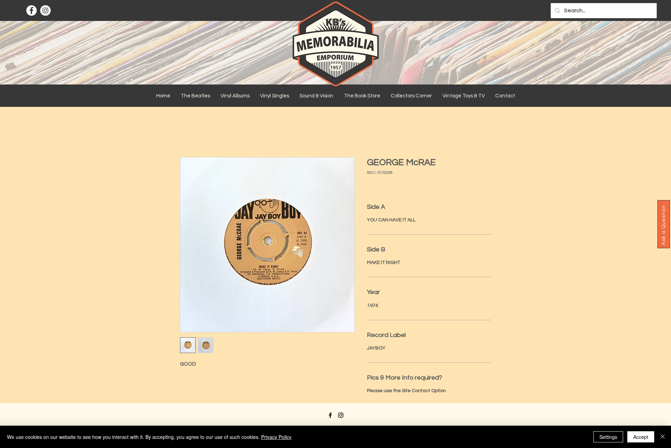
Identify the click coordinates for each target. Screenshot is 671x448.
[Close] (662, 436)
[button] (195, 96)
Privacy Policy (276, 436)
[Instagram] (45, 10)
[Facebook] (31, 10)
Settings (608, 436)
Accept (640, 436)
